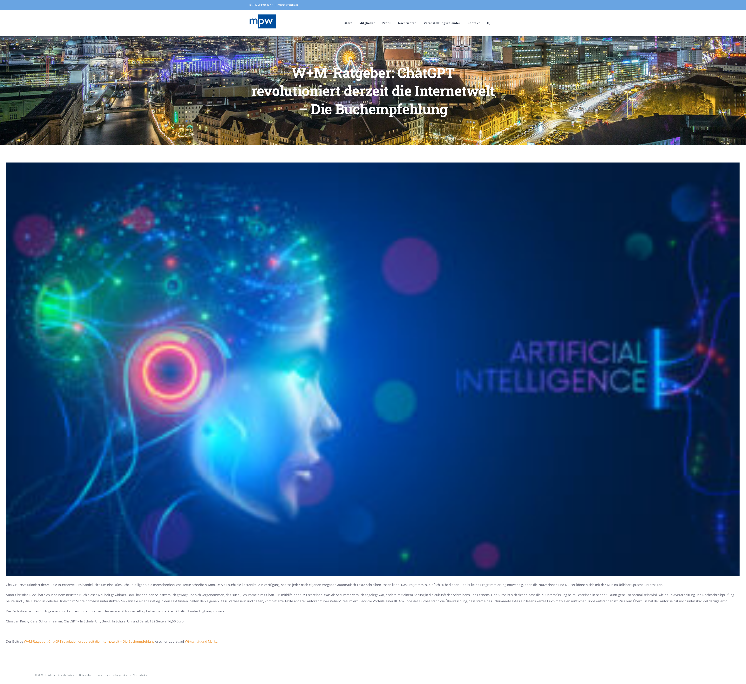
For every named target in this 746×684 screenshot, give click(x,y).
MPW (40, 675)
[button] (488, 23)
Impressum (104, 675)
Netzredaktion (140, 675)
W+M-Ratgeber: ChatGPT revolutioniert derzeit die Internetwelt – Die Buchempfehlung (89, 641)
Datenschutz (86, 675)
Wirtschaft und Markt (201, 641)
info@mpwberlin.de (287, 4)
